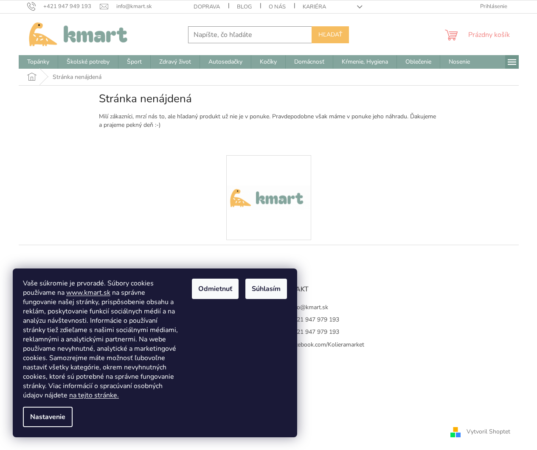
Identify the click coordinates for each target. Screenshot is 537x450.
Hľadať (330, 35)
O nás (277, 7)
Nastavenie (47, 417)
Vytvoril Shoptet (488, 432)
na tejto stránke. (94, 395)
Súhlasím (266, 288)
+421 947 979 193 (314, 320)
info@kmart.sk (309, 307)
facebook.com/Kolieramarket (327, 345)
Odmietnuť (215, 288)
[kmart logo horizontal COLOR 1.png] (269, 168)
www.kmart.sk (88, 292)
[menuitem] (38, 62)
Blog (244, 7)
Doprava (207, 7)
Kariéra (314, 7)
